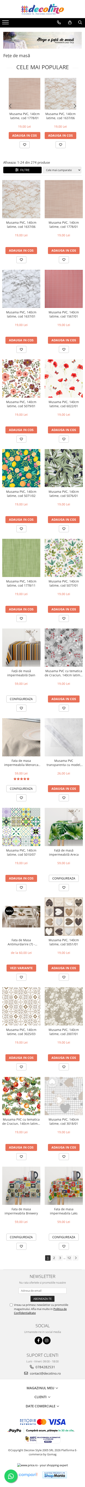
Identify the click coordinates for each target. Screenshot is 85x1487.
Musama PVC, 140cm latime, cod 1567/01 (64, 314)
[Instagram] (47, 1340)
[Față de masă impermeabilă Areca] (64, 827)
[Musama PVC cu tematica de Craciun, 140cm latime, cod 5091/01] (21, 1096)
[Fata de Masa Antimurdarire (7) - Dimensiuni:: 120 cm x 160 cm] (21, 916)
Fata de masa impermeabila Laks (64, 1211)
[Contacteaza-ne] (59, 22)
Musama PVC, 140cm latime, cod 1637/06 (60, 116)
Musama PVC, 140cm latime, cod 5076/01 (64, 493)
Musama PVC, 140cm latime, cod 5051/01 (64, 942)
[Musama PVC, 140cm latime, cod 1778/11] (21, 558)
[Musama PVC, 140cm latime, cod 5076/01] (64, 468)
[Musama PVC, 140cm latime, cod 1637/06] (60, 94)
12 (69, 1258)
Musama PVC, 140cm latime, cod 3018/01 (64, 1121)
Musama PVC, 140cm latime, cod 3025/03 (21, 1032)
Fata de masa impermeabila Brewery (21, 1211)
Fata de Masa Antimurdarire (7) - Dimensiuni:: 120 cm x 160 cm (21, 942)
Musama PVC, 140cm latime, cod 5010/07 (21, 852)
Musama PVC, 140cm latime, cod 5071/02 (21, 493)
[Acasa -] (42, 9)
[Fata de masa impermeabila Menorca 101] (21, 737)
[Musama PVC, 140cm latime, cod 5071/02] (21, 468)
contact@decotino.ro (45, 1373)
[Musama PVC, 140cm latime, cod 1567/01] (64, 289)
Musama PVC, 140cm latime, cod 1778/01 (24, 116)
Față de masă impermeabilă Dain (21, 673)
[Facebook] (38, 1340)
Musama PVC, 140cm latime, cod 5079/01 (21, 404)
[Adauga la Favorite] (25, 144)
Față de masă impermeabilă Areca (64, 852)
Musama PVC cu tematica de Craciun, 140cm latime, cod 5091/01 (21, 1121)
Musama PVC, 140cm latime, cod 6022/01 (64, 404)
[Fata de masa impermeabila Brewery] (21, 1186)
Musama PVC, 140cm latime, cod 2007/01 (64, 1032)
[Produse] (6, 23)
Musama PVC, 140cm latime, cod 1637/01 (21, 314)
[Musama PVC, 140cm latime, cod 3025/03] (21, 1006)
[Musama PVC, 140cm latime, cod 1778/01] (24, 94)
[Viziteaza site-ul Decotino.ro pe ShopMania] (54, 1475)
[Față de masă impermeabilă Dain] (21, 647)
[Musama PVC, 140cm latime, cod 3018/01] (64, 1096)
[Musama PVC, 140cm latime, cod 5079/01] (21, 378)
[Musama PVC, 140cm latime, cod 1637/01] (21, 289)
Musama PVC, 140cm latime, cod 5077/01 (64, 583)
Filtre (24, 170)
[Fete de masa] (42, 40)
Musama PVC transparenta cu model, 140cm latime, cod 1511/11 (64, 763)
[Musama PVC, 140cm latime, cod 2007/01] (64, 1006)
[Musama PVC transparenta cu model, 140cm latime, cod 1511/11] (64, 737)
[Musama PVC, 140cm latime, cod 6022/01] (64, 378)
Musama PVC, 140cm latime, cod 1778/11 (21, 583)
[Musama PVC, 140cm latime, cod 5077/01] (64, 558)
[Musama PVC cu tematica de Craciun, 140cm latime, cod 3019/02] (64, 647)
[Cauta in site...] (80, 22)
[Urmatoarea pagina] (75, 1258)
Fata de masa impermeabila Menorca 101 (21, 763)
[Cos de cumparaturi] (70, 22)
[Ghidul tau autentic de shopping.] (27, 1475)
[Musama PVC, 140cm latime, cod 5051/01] (64, 917)
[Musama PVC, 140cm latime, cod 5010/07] (21, 827)
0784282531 (45, 1367)
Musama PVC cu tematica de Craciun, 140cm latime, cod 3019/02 (64, 673)
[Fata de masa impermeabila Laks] (64, 1186)
